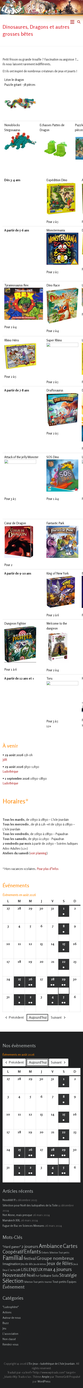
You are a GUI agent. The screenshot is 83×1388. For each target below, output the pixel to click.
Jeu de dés (27, 1264)
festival (30, 1258)
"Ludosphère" (11, 1307)
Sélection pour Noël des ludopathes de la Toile (30, 1205)
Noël (31, 1275)
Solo (55, 1275)
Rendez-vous (11, 1344)
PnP (37, 1276)
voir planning (38, 853)
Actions (7, 1312)
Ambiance (50, 1246)
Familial (13, 1257)
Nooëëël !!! (9, 1200)
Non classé (9, 1339)
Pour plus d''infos (48, 869)
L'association (10, 1333)
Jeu (4, 1328)
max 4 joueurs (57, 1269)
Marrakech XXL (11, 1220)
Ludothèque (10, 771)
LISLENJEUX (32, 1269)
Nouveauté (14, 1275)
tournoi (48, 1282)
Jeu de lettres (40, 1264)
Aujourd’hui (38, 1017)
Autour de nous (12, 1317)
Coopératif (13, 1252)
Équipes (71, 1281)
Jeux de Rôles (60, 1263)
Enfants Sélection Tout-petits (55, 1252)
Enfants (32, 1251)
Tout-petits (59, 1281)
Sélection (13, 1280)
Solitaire (45, 1276)
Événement (13, 1287)
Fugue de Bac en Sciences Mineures (23, 1225)
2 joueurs (29, 1246)
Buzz (6, 1323)
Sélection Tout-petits (34, 1282)
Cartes (70, 1246)
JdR (5, 760)
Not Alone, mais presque (17, 1215)
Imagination (11, 1264)
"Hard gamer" (12, 1247)
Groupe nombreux (55, 1258)
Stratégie (68, 1275)
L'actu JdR (14, 1270)
